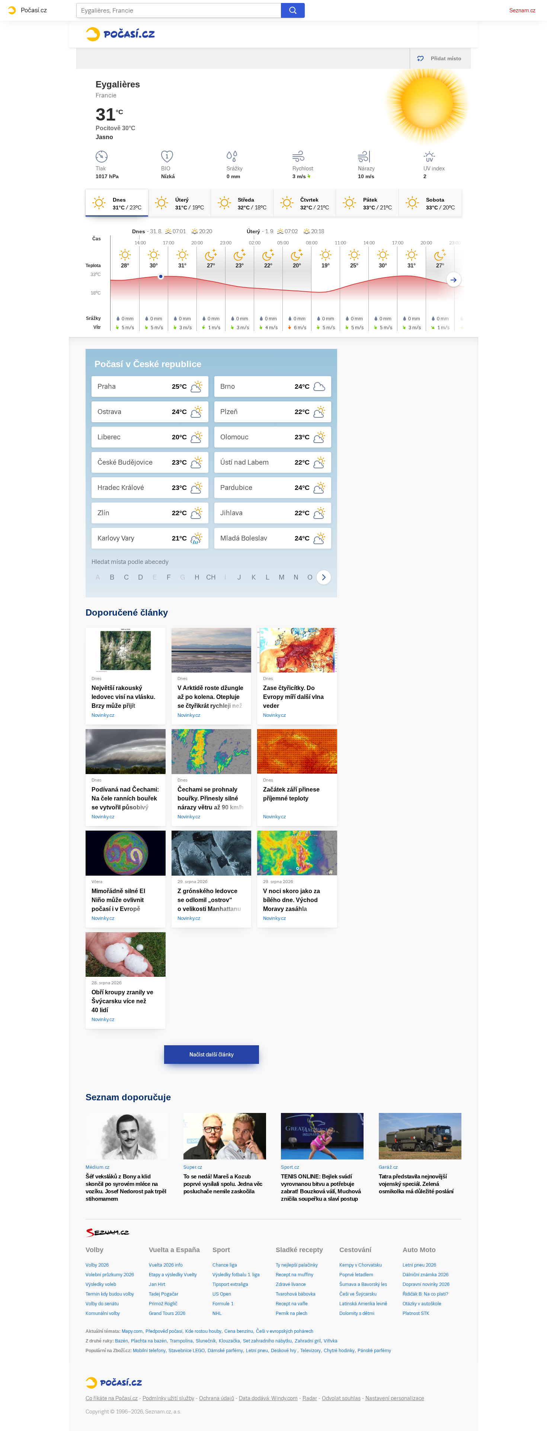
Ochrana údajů (216, 1398)
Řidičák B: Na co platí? (425, 1294)
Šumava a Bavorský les (363, 1284)
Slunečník (206, 1341)
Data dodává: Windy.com (268, 1398)
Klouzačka (229, 1341)
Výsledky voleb (101, 1284)
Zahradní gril (308, 1341)
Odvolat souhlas (341, 1398)
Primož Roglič (163, 1303)
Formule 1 (222, 1303)
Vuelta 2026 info (166, 1265)
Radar (310, 1398)
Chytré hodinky (339, 1350)
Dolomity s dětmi (356, 1313)
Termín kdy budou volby (110, 1294)
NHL (217, 1313)
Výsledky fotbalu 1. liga (236, 1274)
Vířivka (331, 1341)
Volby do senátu (102, 1303)
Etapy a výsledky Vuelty (173, 1274)
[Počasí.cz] (120, 34)
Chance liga (224, 1265)
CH (211, 577)
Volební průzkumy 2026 (110, 1274)
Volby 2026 (97, 1265)
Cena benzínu (238, 1331)
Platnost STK (416, 1313)
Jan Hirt (157, 1284)
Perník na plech (291, 1313)
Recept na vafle (292, 1303)
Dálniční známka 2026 (425, 1274)
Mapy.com (132, 1331)
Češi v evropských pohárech (284, 1331)
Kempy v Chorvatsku (360, 1265)
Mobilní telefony (149, 1350)
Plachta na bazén (149, 1341)
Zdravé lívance (291, 1284)
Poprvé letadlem (356, 1274)
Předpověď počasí (163, 1331)
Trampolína (181, 1341)
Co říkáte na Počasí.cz (112, 1398)
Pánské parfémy (374, 1350)
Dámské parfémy (225, 1350)
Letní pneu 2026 (419, 1265)
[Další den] (453, 279)
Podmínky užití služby (168, 1398)
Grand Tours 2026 (167, 1313)
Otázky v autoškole (422, 1303)
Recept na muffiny (294, 1274)
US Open (221, 1294)
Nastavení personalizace (394, 1398)
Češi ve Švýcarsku (358, 1294)
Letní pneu (257, 1350)
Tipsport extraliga (230, 1284)
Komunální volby (103, 1313)
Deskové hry (284, 1350)
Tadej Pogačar (163, 1294)
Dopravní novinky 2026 (426, 1284)
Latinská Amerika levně (363, 1303)
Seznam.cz (522, 10)
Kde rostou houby (203, 1331)
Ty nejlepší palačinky (297, 1265)
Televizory (310, 1350)
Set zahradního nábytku (267, 1341)
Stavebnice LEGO (187, 1350)
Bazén (121, 1341)
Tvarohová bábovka (296, 1294)
